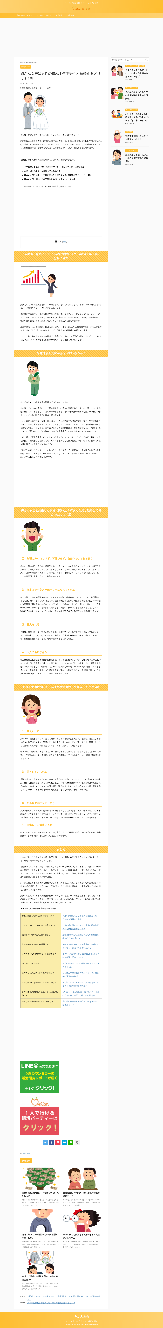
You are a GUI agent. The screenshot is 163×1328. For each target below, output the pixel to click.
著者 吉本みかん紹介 (24, 15)
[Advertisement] (81, 37)
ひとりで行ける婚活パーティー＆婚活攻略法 (81, 1321)
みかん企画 (81, 1316)
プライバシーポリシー (44, 15)
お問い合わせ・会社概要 (65, 15)
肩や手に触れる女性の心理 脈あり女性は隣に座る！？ (51, 1303)
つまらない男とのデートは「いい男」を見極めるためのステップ (136, 73)
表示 (64, 242)
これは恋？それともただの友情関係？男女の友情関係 (136, 95)
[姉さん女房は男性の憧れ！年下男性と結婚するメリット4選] (64, 1142)
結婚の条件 (27, 1153)
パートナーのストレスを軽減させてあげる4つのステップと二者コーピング (137, 117)
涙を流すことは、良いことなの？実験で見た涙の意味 (136, 158)
